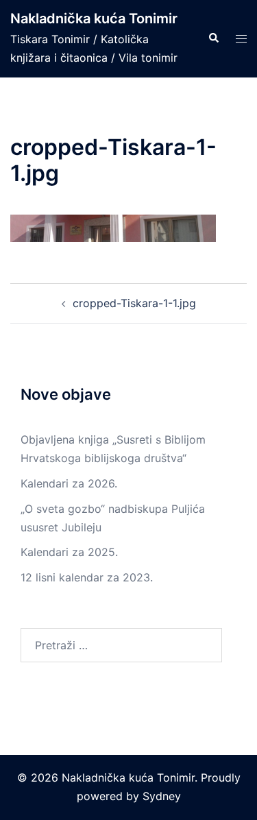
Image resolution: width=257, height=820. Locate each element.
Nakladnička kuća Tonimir (94, 18)
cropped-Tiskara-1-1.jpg (134, 303)
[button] (213, 38)
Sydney (162, 796)
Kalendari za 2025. (69, 552)
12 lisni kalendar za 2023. (87, 577)
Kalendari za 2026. (69, 483)
